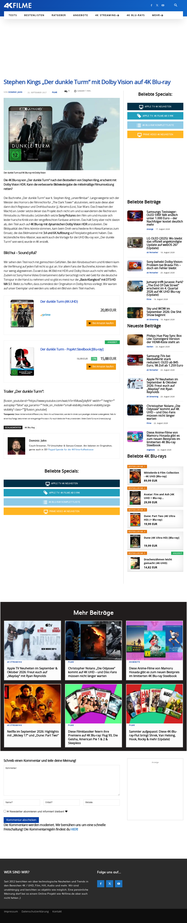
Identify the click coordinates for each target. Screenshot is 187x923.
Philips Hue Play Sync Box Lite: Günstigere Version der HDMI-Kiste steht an (164, 339)
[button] (175, 5)
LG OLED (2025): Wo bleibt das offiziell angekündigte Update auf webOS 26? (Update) (164, 243)
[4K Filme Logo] (22, 5)
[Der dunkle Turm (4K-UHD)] (22, 313)
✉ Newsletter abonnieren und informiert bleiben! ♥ (37, 811)
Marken (150, 347)
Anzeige (150, 229)
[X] (157, 5)
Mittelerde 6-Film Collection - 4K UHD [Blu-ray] (161, 474)
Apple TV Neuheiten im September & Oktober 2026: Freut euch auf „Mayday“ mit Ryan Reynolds (162, 386)
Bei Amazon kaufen (102, 323)
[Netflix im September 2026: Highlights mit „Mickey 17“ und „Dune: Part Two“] (32, 704)
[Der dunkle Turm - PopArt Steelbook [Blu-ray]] (22, 361)
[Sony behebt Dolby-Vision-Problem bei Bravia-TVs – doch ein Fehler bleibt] (135, 265)
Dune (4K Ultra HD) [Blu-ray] (161, 537)
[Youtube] (163, 5)
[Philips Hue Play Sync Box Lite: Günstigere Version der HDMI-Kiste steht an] (135, 339)
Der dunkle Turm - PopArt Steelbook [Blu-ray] (71, 349)
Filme (54, 92)
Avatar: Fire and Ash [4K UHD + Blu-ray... (159, 496)
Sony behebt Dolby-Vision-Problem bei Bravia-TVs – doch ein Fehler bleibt (165, 265)
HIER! (74, 829)
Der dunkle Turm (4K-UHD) (59, 301)
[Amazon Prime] (78, 314)
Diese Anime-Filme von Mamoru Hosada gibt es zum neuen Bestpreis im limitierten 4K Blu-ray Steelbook (163, 439)
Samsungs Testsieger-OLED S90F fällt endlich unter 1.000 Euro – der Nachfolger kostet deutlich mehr (165, 218)
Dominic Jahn (15, 92)
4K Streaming (152, 320)
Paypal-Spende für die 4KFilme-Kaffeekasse (71, 449)
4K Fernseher (152, 252)
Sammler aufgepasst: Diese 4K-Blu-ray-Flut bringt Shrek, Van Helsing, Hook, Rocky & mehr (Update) (153, 735)
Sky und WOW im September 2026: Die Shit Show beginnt (164, 312)
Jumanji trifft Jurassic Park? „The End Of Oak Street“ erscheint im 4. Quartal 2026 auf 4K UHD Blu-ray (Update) (165, 288)
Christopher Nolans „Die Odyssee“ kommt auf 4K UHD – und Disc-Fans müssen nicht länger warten (163, 412)
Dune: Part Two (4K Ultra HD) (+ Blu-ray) (159, 517)
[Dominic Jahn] (16, 446)
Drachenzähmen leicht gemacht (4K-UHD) (158, 561)
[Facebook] (151, 5)
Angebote (151, 450)
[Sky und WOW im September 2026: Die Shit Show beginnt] (135, 312)
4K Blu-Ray (30, 427)
